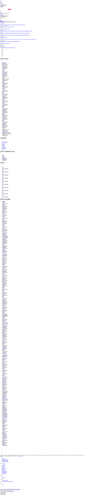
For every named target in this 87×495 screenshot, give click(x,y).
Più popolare (6, 24)
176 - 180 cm (24, 39)
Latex (10, 35)
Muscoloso (10, 41)
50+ (13, 26)
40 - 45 (10, 26)
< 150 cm (1, 39)
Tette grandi (12, 24)
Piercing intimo (7, 35)
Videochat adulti (4, 471)
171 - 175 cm (20, 39)
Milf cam (3, 469)
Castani (6, 37)
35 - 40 (8, 26)
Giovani (18, 24)
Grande (6, 43)
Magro (3, 41)
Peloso (3, 45)
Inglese (3, 47)
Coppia (20, 24)
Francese (6, 47)
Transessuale (23, 24)
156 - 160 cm (9, 39)
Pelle (11, 35)
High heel (3, 35)
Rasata (24, 35)
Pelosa (1, 35)
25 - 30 (4, 26)
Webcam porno (4, 473)
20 (0, 26)
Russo (13, 47)
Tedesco (8, 47)
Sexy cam (3, 470)
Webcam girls (4, 472)
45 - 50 (12, 26)
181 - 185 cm (28, 39)
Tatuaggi (28, 35)
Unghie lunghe (14, 35)
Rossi (2, 37)
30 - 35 (6, 26)
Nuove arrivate (2, 24)
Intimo (26, 35)
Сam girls (3, 464)
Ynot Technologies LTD (10, 491)
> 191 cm (35, 39)
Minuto (1, 41)
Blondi (4, 37)
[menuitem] (1, 2)
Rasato (1, 45)
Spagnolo (10, 47)
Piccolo (1, 43)
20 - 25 (2, 26)
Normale (3, 43)
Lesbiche (15, 24)
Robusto (17, 41)
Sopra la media (14, 41)
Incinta (22, 35)
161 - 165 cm (12, 39)
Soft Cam (9, 24)
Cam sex (3, 466)
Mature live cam (4, 468)
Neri (1, 37)
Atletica (7, 41)
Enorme (8, 43)
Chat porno (3, 467)
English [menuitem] (4, 494)
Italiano (1, 47)
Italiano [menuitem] (2, 494)
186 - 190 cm (32, 39)
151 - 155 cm (5, 39)
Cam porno (3, 465)
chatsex (45, 455)
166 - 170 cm (16, 39)
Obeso (19, 41)
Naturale (18, 35)
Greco (15, 47)
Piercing (20, 35)
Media (5, 41)
